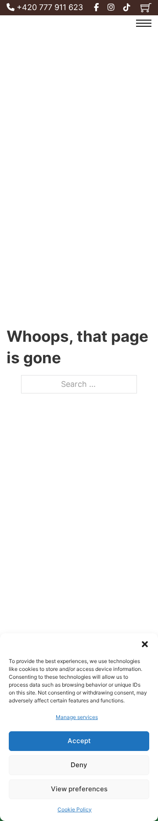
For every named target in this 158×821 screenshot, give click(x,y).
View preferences (79, 789)
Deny (79, 765)
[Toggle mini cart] (145, 7)
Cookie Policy (74, 809)
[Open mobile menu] (143, 23)
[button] (144, 644)
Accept (79, 741)
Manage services (77, 717)
